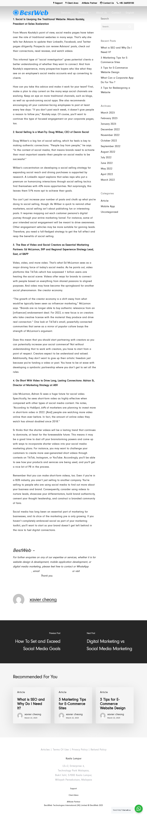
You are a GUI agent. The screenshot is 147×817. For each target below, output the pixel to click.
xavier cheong (43, 599)
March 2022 (108, 179)
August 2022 (108, 151)
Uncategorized (109, 212)
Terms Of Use (61, 749)
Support (73, 788)
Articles (45, 749)
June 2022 (107, 163)
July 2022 (106, 157)
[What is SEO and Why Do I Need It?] (32, 705)
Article (105, 200)
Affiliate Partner (73, 802)
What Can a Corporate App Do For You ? (117, 80)
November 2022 (110, 135)
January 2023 (108, 123)
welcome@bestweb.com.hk (55, 571)
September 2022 (110, 146)
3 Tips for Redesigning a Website (115, 90)
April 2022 (107, 174)
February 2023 (109, 118)
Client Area (73, 795)
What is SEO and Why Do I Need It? (116, 50)
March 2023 (108, 112)
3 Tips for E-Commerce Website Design (114, 70)
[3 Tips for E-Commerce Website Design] (115, 705)
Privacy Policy (80, 749)
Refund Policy (98, 749)
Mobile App (108, 206)
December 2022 (110, 129)
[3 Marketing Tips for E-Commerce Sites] (73, 705)
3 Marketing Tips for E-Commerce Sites (114, 60)
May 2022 (106, 168)
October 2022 (109, 140)
